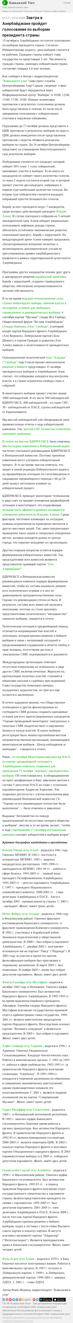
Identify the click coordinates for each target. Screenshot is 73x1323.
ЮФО (26, 8)
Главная (67, 3)
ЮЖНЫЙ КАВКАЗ (15, 8)
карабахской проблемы (50, 276)
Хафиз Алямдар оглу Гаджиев (22, 1046)
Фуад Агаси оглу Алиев (18, 1259)
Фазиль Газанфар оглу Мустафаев (24, 982)
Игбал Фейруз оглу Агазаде (21, 914)
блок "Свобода (37, 326)
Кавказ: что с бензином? (12, 11)
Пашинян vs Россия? (33, 11)
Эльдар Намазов (14, 326)
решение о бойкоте (14, 367)
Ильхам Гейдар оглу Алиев (20, 850)
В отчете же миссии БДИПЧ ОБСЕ (25, 441)
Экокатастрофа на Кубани (55, 11)
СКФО (4, 8)
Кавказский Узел (21, 2)
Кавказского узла (15, 81)
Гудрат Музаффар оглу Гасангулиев (25, 1109)
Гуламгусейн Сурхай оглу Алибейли (26, 1170)
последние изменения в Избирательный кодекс (39, 446)
